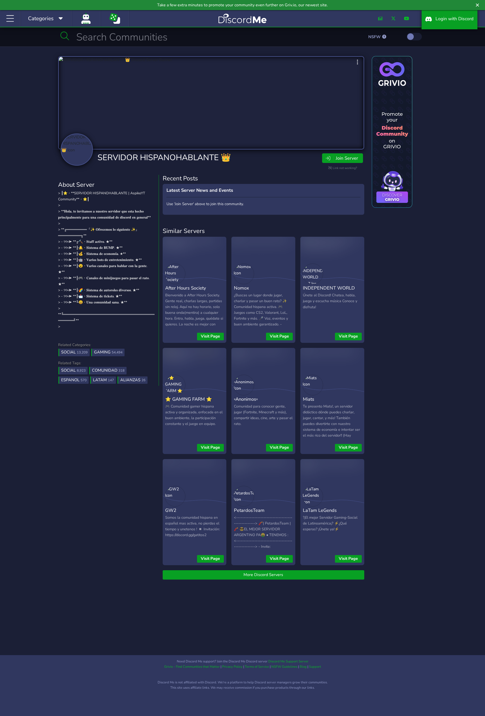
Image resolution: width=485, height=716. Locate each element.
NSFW (375, 37)
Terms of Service (257, 666)
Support (315, 666)
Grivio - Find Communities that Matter (192, 666)
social (73, 370)
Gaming (108, 352)
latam (103, 380)
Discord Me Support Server (288, 661)
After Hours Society (185, 288)
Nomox (241, 288)
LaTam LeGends (320, 510)
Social (74, 352)
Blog (303, 666)
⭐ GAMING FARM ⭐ (188, 399)
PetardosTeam (249, 510)
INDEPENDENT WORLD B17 (329, 291)
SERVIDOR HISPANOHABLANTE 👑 (164, 157)
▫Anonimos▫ (246, 399)
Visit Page (210, 336)
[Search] (64, 35)
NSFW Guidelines (284, 666)
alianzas (133, 380)
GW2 (170, 510)
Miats (308, 399)
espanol (74, 380)
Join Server (347, 158)
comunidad (108, 370)
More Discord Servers (263, 575)
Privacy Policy (232, 666)
